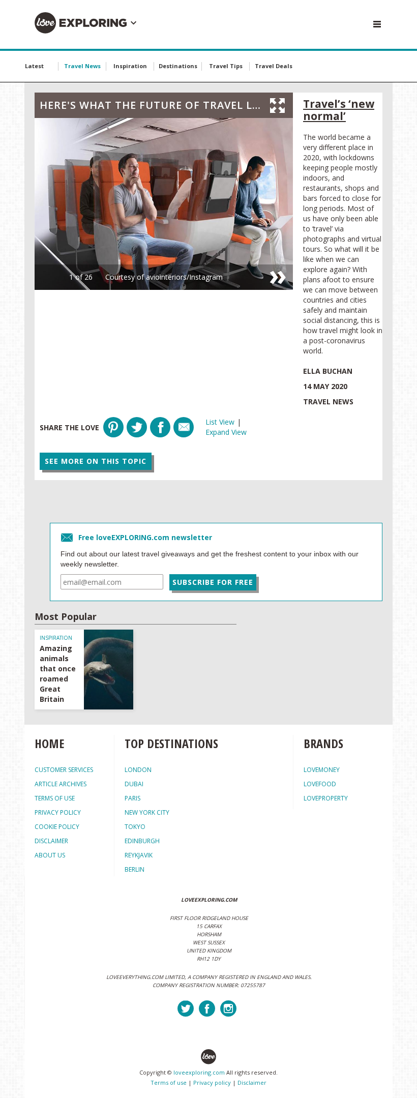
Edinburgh (142, 841)
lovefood (320, 784)
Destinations (178, 66)
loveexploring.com (199, 1072)
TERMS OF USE (55, 798)
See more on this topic (95, 461)
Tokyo (135, 826)
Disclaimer (251, 1082)
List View (219, 422)
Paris (132, 798)
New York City (147, 812)
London (138, 769)
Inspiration (130, 66)
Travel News (82, 66)
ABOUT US (50, 855)
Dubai (134, 784)
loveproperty (326, 798)
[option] (164, 204)
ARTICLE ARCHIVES (60, 784)
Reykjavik (139, 855)
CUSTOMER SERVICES (64, 769)
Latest (34, 66)
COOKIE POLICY (57, 826)
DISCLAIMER (51, 841)
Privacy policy (212, 1082)
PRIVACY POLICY (58, 812)
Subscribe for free (212, 582)
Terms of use (169, 1082)
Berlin (134, 869)
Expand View (226, 432)
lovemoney (322, 769)
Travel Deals (273, 66)
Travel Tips (226, 66)
